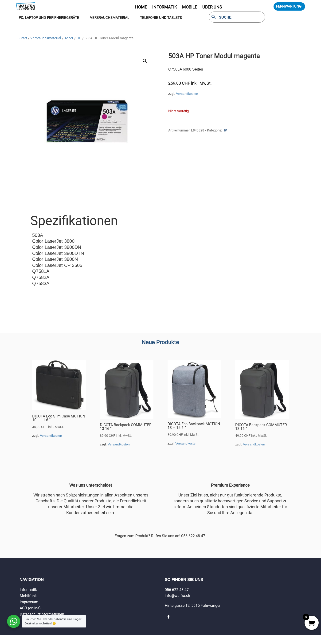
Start (23, 38)
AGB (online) (30, 608)
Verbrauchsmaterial (45, 38)
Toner (68, 38)
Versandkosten (187, 93)
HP (79, 38)
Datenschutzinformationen (42, 614)
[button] (145, 61)
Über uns (212, 7)
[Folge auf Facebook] (168, 616)
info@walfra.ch (177, 595)
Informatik (28, 589)
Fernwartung (288, 6)
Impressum (29, 602)
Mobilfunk (28, 596)
